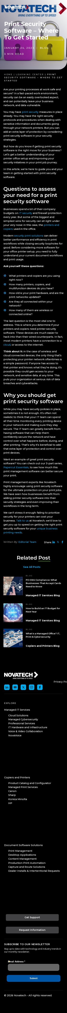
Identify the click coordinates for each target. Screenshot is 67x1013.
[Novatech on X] (23, 687)
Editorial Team (27, 542)
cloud (6, 344)
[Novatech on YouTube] (15, 687)
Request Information (32, 930)
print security (30, 112)
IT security (25, 213)
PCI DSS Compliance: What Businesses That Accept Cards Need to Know (43, 583)
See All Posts (31, 567)
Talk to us (22, 520)
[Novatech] (21, 675)
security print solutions (28, 235)
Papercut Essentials (16, 467)
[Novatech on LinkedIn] (7, 687)
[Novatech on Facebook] (40, 687)
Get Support (32, 917)
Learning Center (30, 74)
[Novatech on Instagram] (31, 687)
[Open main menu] (55, 7)
